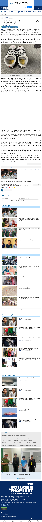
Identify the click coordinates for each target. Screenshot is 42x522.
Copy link (12, 521)
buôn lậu (20, 181)
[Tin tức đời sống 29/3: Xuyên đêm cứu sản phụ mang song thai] (9, 270)
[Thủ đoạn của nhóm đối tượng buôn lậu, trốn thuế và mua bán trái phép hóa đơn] (9, 243)
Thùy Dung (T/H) (6, 25)
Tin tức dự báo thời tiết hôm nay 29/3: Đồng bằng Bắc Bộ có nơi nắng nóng (28, 256)
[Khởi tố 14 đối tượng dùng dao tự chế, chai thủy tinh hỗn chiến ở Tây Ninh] (9, 291)
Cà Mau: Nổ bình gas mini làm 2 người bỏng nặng (29, 276)
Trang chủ (4, 521)
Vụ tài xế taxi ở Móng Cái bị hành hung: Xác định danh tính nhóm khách (29, 338)
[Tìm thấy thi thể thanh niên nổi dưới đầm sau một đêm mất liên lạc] (9, 301)
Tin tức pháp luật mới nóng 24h (13, 167)
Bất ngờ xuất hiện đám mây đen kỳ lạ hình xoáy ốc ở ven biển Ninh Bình (29, 378)
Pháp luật (15, 12)
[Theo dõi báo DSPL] (21, 27)
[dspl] (1, 12)
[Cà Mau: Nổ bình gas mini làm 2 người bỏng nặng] (9, 280)
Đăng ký (29, 7)
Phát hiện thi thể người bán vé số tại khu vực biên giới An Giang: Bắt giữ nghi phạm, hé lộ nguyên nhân (29, 359)
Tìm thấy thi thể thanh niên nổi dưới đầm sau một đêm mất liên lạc (29, 298)
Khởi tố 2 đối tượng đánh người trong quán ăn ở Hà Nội (29, 318)
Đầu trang (33, 518)
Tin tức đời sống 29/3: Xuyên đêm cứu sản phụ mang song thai (29, 267)
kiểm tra (5, 181)
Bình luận (29, 521)
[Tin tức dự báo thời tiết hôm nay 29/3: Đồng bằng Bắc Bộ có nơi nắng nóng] (9, 260)
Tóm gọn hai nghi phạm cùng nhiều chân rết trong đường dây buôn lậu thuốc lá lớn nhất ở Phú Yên (29, 219)
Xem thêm (21, 309)
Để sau (25, 7)
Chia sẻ (38, 521)
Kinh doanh (26, 12)
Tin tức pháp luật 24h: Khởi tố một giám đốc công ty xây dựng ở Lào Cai (17, 438)
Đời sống (37, 12)
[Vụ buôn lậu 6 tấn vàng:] (9, 174)
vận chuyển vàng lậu (27, 181)
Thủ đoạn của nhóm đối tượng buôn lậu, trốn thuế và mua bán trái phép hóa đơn (28, 239)
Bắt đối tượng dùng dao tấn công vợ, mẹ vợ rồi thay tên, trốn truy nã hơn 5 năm (29, 349)
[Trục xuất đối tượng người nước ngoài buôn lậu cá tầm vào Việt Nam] (9, 232)
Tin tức (7, 12)
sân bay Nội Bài (15, 181)
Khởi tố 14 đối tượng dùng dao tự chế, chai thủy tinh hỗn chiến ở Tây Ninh (29, 287)
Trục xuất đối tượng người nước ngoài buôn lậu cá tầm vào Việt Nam (29, 229)
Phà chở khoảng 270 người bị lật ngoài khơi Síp (29, 409)
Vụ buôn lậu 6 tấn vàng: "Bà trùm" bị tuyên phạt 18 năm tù (28, 170)
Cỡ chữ (21, 521)
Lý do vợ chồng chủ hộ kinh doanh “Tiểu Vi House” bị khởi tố (15, 474)
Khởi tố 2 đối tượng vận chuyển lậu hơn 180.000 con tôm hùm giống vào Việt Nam (29, 328)
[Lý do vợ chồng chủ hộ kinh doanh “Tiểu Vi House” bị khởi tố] (21, 460)
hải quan (9, 181)
